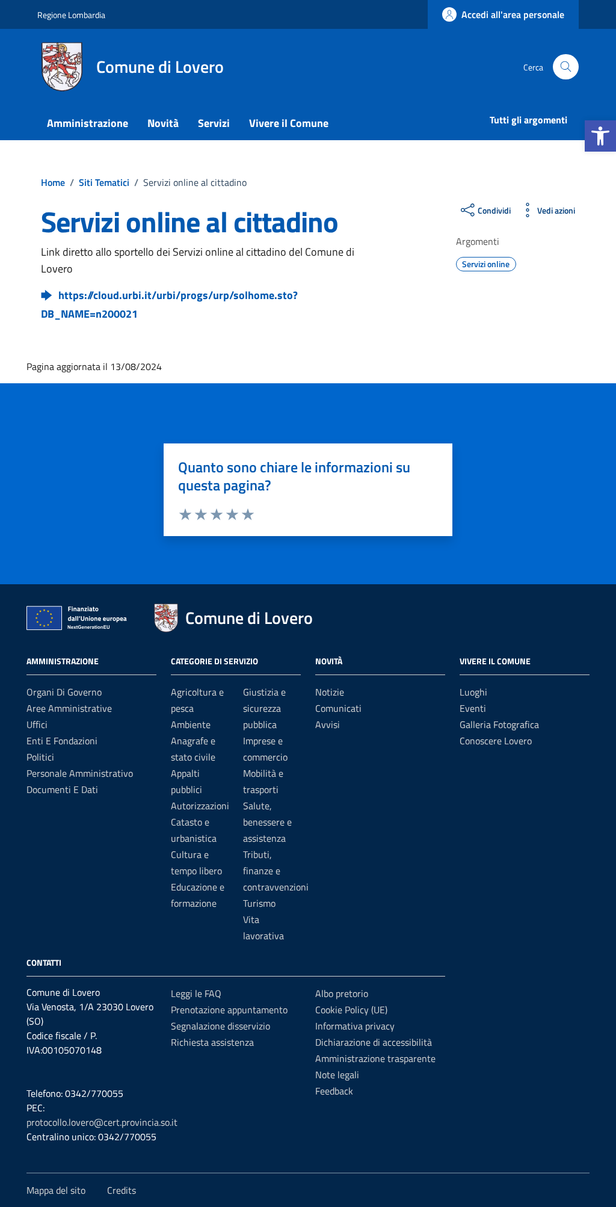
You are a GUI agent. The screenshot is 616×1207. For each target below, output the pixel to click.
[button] (600, 136)
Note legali (337, 1074)
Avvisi (327, 724)
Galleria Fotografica (499, 724)
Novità (163, 123)
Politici (40, 757)
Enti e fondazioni (61, 740)
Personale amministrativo (79, 773)
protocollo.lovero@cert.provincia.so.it (101, 1122)
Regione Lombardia (71, 14)
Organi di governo (64, 692)
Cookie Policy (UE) (351, 1009)
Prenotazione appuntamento (229, 1009)
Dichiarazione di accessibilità (373, 1042)
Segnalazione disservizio (220, 1026)
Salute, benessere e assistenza (267, 821)
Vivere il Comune (288, 123)
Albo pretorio (341, 993)
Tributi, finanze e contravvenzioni (276, 870)
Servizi (214, 123)
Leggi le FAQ (196, 993)
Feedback (334, 1091)
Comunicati (338, 708)
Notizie (329, 692)
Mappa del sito (55, 1190)
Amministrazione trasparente (375, 1058)
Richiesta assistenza (212, 1042)
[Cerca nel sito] (566, 67)
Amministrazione (87, 123)
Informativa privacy (355, 1026)
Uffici (37, 724)
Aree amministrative (69, 708)
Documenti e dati (62, 789)
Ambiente (191, 724)
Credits (121, 1190)
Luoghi (473, 692)
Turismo (259, 903)
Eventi (473, 708)
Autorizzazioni (200, 805)
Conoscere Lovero (496, 740)
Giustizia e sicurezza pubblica (264, 708)
